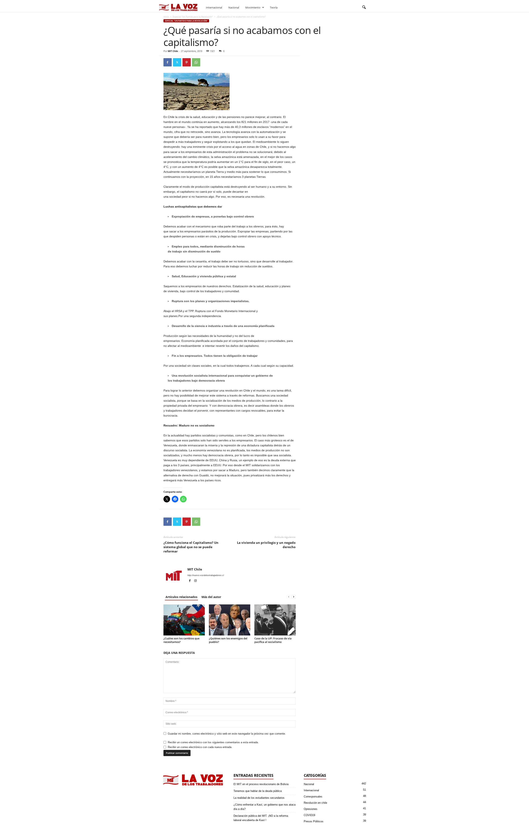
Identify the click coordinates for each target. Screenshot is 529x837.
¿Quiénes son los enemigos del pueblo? (228, 640)
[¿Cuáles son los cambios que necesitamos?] (184, 619)
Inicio (166, 16)
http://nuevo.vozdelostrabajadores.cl (205, 575)
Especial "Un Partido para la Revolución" (193, 16)
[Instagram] (195, 581)
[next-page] (294, 597)
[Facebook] (167, 62)
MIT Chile (173, 51)
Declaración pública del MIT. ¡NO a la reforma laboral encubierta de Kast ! (261, 818)
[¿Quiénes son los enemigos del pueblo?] (229, 619)
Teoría (274, 7)
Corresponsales (313, 796)
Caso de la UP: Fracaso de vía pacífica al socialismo (273, 640)
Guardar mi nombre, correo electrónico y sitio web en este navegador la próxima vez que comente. (227, 733)
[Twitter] (177, 62)
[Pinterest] (186, 62)
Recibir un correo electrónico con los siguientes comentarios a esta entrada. (213, 742)
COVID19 (309, 815)
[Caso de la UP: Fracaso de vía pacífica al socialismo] (275, 619)
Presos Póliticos (313, 821)
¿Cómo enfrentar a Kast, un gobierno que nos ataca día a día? (264, 807)
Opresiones (310, 809)
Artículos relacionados (181, 597)
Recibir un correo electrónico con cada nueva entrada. (200, 747)
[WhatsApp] (196, 62)
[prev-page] (289, 597)
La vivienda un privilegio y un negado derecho (266, 544)
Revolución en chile (315, 802)
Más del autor (211, 597)
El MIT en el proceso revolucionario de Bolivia (261, 784)
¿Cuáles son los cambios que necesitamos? (181, 640)
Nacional (233, 7)
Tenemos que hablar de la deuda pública (258, 791)
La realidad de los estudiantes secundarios (259, 797)
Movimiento (252, 7)
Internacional (214, 7)
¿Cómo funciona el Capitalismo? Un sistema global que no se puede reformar (190, 546)
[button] (363, 7)
